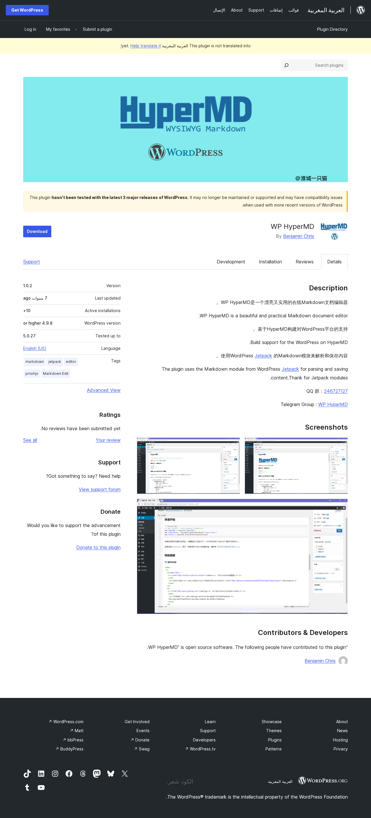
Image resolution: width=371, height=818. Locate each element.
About (342, 721)
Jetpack (263, 356)
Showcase (272, 721)
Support (31, 262)
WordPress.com (65, 721)
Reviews (305, 262)
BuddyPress (69, 748)
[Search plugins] (286, 65)
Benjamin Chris (298, 236)
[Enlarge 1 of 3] (340, 445)
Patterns (273, 748)
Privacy (341, 748)
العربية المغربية (280, 781)
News (342, 730)
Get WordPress (27, 10)
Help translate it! (141, 45)
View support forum (100, 489)
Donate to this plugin (98, 547)
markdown (35, 361)
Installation (270, 262)
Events (143, 730)
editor (71, 361)
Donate (140, 739)
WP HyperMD (333, 404)
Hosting (340, 739)
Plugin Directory (332, 29)
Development (231, 262)
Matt (76, 730)
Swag (142, 748)
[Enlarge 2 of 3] (232, 445)
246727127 (336, 391)
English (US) (34, 348)
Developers (204, 739)
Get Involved (137, 721)
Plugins (275, 739)
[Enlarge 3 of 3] (340, 506)
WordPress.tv (200, 748)
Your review (108, 440)
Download (37, 231)
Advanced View (104, 390)
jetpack (54, 361)
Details (334, 262)
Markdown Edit (55, 373)
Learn (210, 721)
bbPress (73, 739)
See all (30, 440)
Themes (274, 730)
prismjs (32, 373)
